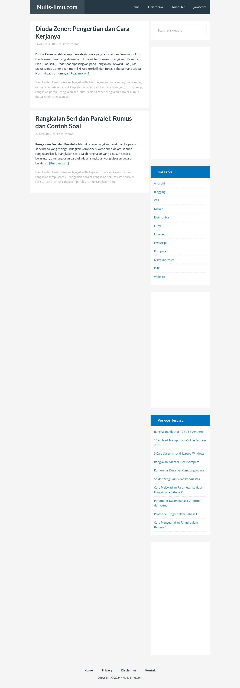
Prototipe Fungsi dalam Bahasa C (176, 514)
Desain (158, 209)
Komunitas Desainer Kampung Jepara (179, 470)
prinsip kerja (134, 87)
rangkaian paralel (46, 92)
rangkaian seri (69, 92)
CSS (156, 200)
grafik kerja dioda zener (77, 87)
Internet (159, 234)
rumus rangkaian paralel (69, 182)
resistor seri (43, 182)
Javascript (160, 243)
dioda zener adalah (48, 87)
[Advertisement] (10, 53)
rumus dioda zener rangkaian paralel (104, 92)
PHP (157, 268)
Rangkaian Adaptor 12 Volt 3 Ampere (178, 432)
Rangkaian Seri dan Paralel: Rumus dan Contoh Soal (83, 122)
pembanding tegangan (109, 87)
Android (159, 183)
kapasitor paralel (100, 172)
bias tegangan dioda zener (106, 82)
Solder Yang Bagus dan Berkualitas (177, 479)
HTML (158, 226)
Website (159, 277)
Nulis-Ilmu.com (57, 7)
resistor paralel (123, 177)
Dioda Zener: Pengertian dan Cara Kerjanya (82, 32)
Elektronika (59, 82)
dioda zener (133, 82)
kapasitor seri (122, 172)
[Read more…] (79, 73)
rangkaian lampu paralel (51, 177)
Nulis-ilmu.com (132, 678)
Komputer (161, 251)
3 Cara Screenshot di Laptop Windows (179, 453)
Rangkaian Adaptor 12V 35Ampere (176, 462)
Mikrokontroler (164, 260)
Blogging (160, 192)
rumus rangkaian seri (101, 182)
